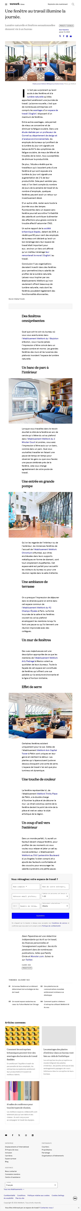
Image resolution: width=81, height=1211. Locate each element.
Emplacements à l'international (17, 1147)
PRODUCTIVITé (27, 968)
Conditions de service (59, 923)
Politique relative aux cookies (39, 1195)
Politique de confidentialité (51, 926)
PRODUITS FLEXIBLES (66, 25)
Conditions (21, 1195)
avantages (38, 110)
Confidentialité (9, 1195)
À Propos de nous (11, 1150)
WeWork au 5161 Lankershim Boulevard (40, 855)
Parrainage (46, 1153)
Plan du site (20, 1198)
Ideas (22, 4)
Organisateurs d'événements (53, 1156)
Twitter (28, 959)
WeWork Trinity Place (47, 793)
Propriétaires (47, 1150)
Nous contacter (11, 1171)
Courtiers (45, 1147)
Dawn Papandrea (64, 29)
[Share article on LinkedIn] (67, 36)
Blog (6, 1162)
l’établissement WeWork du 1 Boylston (40, 338)
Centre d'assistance (12, 1177)
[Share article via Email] (71, 36)
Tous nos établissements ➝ (14, 1189)
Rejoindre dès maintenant (58, 4)
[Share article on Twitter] (60, 36)
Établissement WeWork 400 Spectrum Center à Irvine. (48, 84)
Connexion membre (12, 1174)
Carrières (8, 1156)
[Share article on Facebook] (64, 36)
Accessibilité (8, 1198)
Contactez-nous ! (47, 1208)
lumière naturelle (35, 96)
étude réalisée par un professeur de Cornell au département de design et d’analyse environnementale (39, 135)
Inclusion (8, 1153)
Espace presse (10, 1159)
